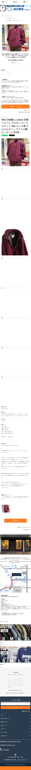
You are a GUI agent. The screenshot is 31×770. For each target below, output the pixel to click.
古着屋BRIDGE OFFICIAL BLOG (7, 745)
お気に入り (16, 62)
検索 (16, 1)
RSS (18, 756)
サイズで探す (8, 18)
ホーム (2, 15)
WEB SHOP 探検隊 (4, 750)
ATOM (22, 756)
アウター (7, 15)
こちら (11, 90)
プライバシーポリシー (21, 759)
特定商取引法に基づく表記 (24, 112)
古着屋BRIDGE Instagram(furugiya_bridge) (10, 741)
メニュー (6, 1)
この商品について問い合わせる (22, 527)
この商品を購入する (15, 520)
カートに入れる (16, 106)
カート (26, 1)
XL (12, 15)
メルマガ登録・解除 (12, 756)
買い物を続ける (26, 529)
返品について (26, 110)
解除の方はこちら (26, 711)
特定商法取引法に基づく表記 (10, 759)
